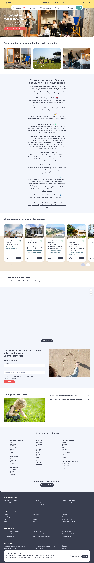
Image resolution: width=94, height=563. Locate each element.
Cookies (10, 555)
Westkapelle (39, 462)
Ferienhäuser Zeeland (38, 502)
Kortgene (12, 473)
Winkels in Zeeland (9, 536)
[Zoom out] (91, 294)
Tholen (63, 468)
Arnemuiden (39, 444)
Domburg (38, 449)
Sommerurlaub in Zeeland (69, 534)
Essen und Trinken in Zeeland (11, 531)
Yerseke (12, 463)
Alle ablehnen (75, 556)
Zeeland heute (37, 531)
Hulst (63, 447)
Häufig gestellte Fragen (10, 548)
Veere (37, 457)
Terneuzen (64, 455)
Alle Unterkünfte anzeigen (10, 265)
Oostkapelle (42, 144)
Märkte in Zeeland (43, 132)
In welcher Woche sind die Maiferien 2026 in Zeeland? (65, 395)
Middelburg (39, 452)
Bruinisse (12, 442)
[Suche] (83, 2)
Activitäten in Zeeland (9, 534)
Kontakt (64, 548)
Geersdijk (12, 471)
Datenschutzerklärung (9, 378)
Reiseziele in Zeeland (47, 485)
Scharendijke (13, 447)
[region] (47, 315)
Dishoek (38, 447)
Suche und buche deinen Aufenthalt (15, 29)
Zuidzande (64, 457)
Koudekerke (39, 451)
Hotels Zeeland (8, 505)
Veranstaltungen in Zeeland (40, 534)
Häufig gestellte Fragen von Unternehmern (44, 546)
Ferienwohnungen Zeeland (69, 500)
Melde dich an (9, 381)
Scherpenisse (65, 463)
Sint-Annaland (65, 465)
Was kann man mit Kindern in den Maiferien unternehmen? (66, 399)
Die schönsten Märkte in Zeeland (41, 536)
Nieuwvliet (64, 449)
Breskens (30, 199)
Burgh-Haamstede (15, 446)
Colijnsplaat (13, 469)
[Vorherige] (83, 264)
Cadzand (64, 444)
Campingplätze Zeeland (10, 502)
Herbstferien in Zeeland (68, 536)
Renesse (12, 449)
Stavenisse (64, 466)
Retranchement (66, 452)
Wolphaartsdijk (14, 462)
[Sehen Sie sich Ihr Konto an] (86, 2)
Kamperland (13, 474)
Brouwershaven (14, 444)
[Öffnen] (91, 290)
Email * (6, 369)
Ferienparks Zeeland (38, 505)
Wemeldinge (13, 460)
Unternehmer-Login (38, 548)
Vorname (6, 363)
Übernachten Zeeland (10, 497)
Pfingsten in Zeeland (67, 531)
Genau (85, 556)
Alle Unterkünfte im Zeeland (11, 500)
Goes (11, 458)
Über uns (64, 546)
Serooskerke (39, 455)
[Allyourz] (7, 3)
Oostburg (64, 451)
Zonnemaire (13, 452)
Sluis (63, 454)
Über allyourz (8, 543)
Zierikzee (12, 451)
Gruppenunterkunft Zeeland (69, 502)
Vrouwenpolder (40, 460)
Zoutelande (39, 464)
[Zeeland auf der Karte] (89, 2)
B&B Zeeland (36, 500)
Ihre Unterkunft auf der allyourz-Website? (14, 546)
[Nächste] (88, 264)
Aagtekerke (39, 442)
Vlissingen (58, 197)
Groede (64, 446)
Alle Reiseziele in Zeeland (68, 521)
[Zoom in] (91, 292)
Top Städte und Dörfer (10, 512)
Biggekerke (39, 446)
